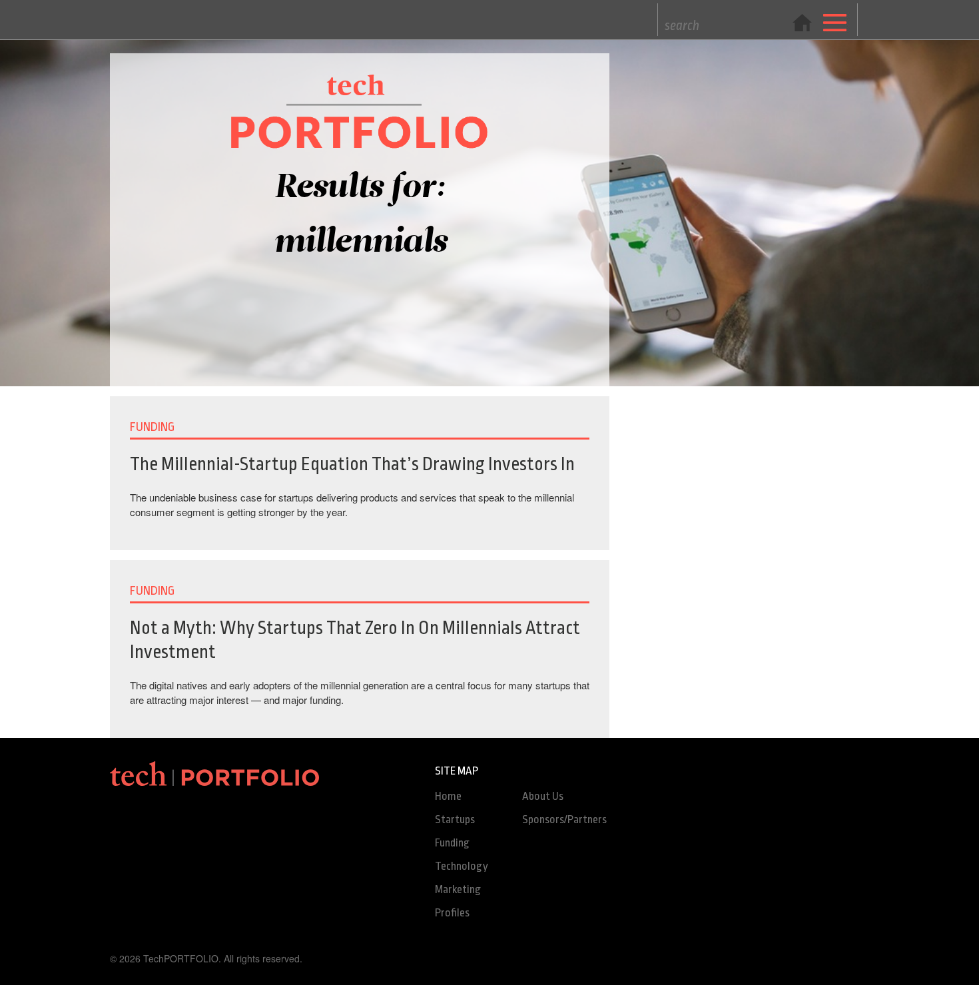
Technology (461, 866)
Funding (452, 842)
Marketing (458, 889)
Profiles (452, 912)
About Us (542, 796)
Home (448, 796)
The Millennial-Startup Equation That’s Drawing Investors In (352, 464)
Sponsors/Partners (564, 819)
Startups (455, 819)
